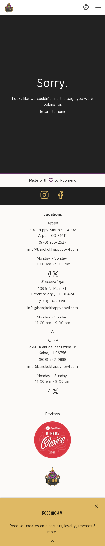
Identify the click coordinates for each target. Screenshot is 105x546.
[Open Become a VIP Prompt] (52, 541)
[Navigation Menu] (98, 7)
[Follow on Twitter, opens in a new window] (55, 274)
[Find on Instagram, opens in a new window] (44, 196)
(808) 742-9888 (52, 359)
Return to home (52, 111)
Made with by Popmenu (40, 180)
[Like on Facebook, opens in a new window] (60, 196)
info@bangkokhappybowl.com (52, 249)
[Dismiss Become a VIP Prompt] (96, 506)
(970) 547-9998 (52, 301)
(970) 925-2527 (52, 242)
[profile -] (86, 7)
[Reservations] (52, 439)
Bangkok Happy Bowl (52, 477)
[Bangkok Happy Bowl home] (26, 7)
